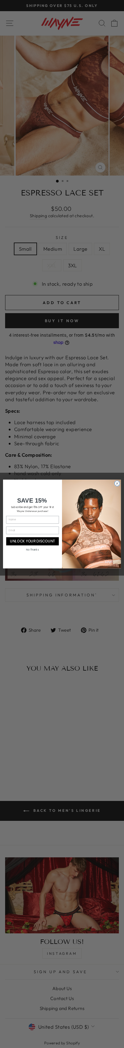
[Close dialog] (117, 483)
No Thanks (32, 549)
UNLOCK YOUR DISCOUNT (32, 541)
